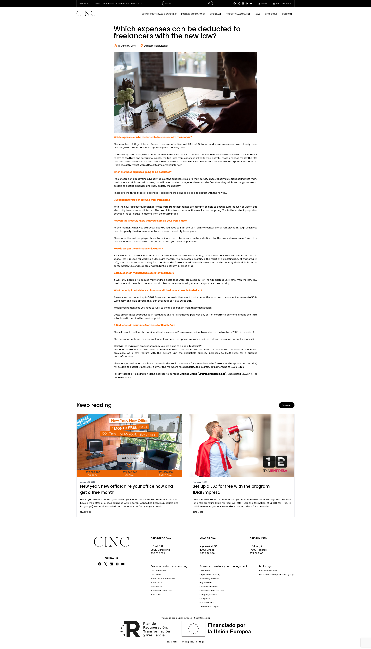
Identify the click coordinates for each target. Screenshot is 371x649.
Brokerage (215, 13)
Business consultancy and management (223, 566)
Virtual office (156, 586)
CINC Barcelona (158, 570)
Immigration (205, 598)
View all (286, 405)
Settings (200, 641)
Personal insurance (268, 570)
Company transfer (208, 594)
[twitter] (239, 3)
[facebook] (234, 3)
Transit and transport (209, 606)
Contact (287, 13)
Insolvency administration (212, 590)
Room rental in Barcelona (163, 578)
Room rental (156, 582)
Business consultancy (193, 13)
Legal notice (173, 641)
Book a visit (156, 594)
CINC (86, 14)
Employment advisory (210, 574)
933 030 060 (158, 553)
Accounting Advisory (209, 578)
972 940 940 (207, 553)
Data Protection (207, 602)
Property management (238, 13)
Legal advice (206, 582)
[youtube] (251, 3)
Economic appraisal (209, 586)
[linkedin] (243, 3)
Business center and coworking (159, 13)
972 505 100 (256, 553)
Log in (264, 3)
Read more (85, 512)
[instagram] (247, 3)
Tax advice (205, 570)
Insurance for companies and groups (276, 574)
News (257, 13)
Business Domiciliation (161, 590)
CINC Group (271, 13)
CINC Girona (156, 574)
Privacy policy (187, 641)
